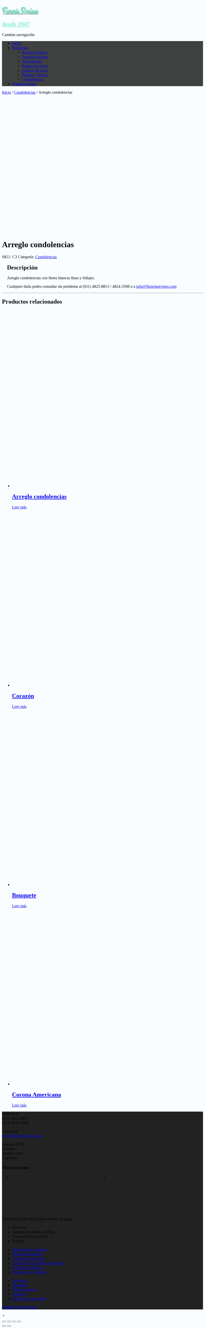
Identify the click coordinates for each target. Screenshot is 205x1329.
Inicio (16, 43)
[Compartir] (9, 1321)
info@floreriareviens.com (156, 286)
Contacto (19, 1294)
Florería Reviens (20, 10)
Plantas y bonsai (35, 75)
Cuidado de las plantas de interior (38, 1263)
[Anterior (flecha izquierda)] (4, 1326)
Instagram (20, 1285)
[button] (3, 1315)
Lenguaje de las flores (29, 1272)
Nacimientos (32, 61)
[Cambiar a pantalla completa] (14, 1321)
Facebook (20, 1280)
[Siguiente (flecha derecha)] (9, 1326)
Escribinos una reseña (29, 1298)
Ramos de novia (35, 66)
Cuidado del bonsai (27, 1267)
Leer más (19, 507)
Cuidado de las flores (28, 1258)
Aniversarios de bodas (29, 1249)
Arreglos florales (35, 57)
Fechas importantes (27, 1254)
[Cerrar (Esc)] (4, 1321)
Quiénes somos (24, 84)
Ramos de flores (35, 52)
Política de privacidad (19, 1307)
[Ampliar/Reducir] (19, 1321)
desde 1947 (16, 24)
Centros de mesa (35, 70)
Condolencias (33, 79)
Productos (20, 48)
